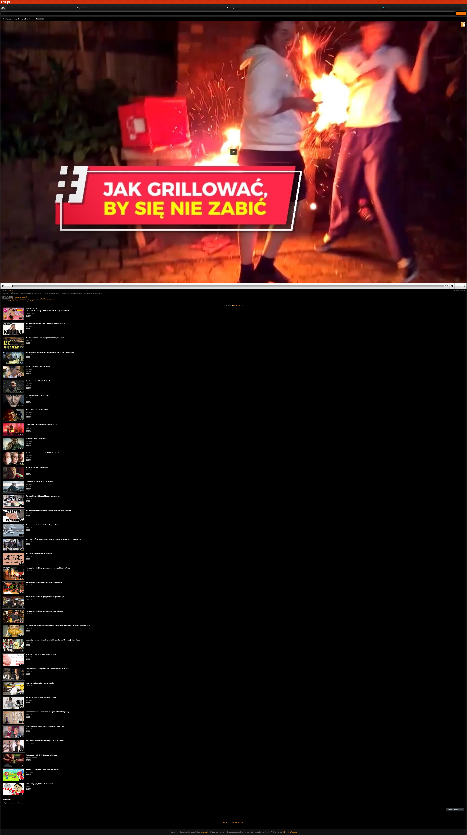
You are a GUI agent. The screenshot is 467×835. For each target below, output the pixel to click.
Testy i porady (238, 305)
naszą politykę (205, 832)
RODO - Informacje (290, 832)
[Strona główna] (6, 2)
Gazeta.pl (9, 291)
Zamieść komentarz (455, 810)
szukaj (460, 13)
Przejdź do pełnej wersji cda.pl (233, 822)
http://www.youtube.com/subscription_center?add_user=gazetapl (33, 299)
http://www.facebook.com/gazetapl (21, 301)
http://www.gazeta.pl (20, 297)
